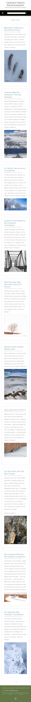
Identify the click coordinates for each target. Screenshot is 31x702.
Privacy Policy (5, 694)
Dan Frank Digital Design (12, 690)
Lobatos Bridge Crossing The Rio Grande (12, 94)
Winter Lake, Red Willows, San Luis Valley (12, 284)
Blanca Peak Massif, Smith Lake (14, 348)
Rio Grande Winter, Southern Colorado (14, 555)
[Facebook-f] (15, 698)
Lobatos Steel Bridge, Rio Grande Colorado (14, 223)
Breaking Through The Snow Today (13, 29)
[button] (2, 13)
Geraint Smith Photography (15, 4)
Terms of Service (15, 694)
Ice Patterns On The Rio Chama (14, 472)
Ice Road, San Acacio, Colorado (14, 169)
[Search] (26, 13)
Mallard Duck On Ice (15, 410)
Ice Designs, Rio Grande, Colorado (14, 613)
